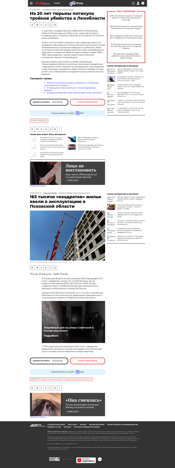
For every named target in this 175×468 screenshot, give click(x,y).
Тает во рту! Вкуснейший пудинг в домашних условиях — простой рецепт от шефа (130, 207)
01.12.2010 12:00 (35, 10)
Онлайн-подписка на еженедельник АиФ (122, 424)
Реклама (83, 424)
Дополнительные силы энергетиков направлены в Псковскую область (126, 27)
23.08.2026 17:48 (36, 193)
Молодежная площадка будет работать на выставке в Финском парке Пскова (126, 56)
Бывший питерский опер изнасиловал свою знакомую (74, 93)
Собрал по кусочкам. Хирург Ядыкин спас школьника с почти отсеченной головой (131, 102)
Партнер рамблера (68, 459)
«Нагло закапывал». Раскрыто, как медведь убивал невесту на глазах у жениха (130, 71)
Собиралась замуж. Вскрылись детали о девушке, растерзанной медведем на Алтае (129, 230)
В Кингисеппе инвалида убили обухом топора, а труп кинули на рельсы (52, 147)
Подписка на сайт (54, 427)
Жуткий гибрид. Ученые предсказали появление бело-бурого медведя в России (131, 199)
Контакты (67, 427)
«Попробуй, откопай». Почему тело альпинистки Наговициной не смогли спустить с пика (130, 78)
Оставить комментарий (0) (87, 102)
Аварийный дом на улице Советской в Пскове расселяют (69, 329)
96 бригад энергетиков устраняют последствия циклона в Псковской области (126, 46)
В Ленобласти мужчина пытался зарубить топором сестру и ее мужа (52, 154)
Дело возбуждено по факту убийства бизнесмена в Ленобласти (88, 139)
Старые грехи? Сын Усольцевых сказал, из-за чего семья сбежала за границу (130, 86)
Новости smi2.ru (38, 186)
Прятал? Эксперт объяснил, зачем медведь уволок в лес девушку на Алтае (130, 214)
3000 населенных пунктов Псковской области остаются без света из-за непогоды (126, 18)
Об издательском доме (56, 424)
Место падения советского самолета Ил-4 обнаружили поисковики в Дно (126, 37)
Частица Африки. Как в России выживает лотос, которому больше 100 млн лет (130, 94)
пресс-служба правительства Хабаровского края (48, 262)
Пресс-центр (72, 424)
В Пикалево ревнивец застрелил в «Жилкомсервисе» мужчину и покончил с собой (90, 147)
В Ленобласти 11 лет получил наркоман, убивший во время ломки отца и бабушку (51, 139)
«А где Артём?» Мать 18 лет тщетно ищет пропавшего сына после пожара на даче (130, 110)
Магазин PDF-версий (96, 424)
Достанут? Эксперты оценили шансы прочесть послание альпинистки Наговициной (131, 222)
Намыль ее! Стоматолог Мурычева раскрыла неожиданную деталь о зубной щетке (130, 238)
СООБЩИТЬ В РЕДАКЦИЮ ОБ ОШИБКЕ (87, 427)
